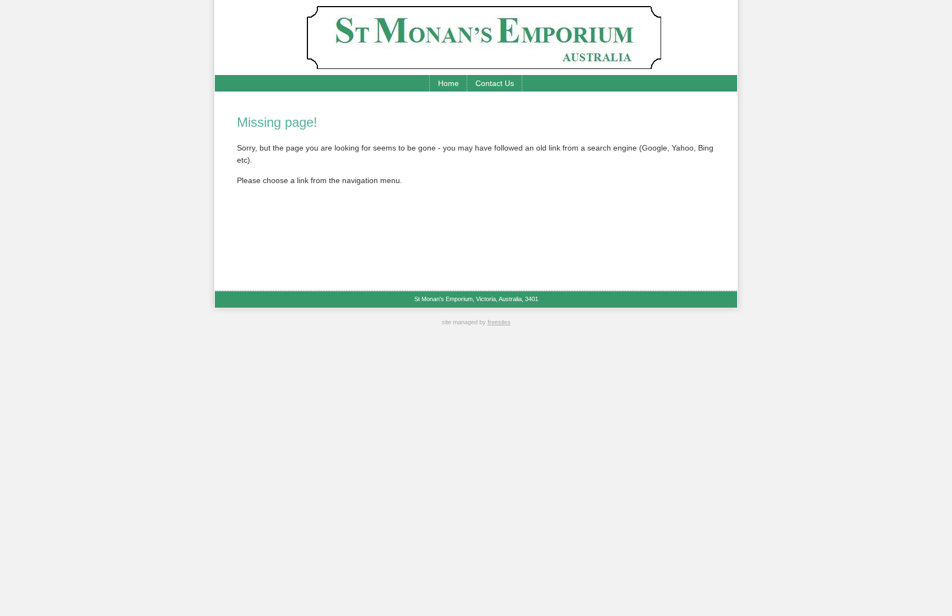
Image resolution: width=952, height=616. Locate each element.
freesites (499, 322)
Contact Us (494, 83)
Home (448, 83)
